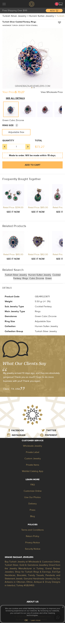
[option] (11, 109)
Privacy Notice (32, 542)
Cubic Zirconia (36, 278)
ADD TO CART (32, 164)
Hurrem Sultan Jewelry (39, 274)
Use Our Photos (32, 497)
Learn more (35, 620)
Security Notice (32, 548)
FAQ (32, 484)
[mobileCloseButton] (4, 4)
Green (48, 278)
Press (32, 509)
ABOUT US (32, 601)
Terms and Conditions (32, 529)
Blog (32, 516)
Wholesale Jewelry (32, 445)
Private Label (32, 452)
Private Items (32, 464)
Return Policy (32, 536)
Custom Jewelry (32, 458)
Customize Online (32, 490)
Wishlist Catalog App (32, 471)
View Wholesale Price (52, 92)
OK (26, 620)
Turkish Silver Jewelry (16, 274)
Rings (25, 278)
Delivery (32, 503)
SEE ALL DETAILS (15, 98)
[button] (61, 4)
